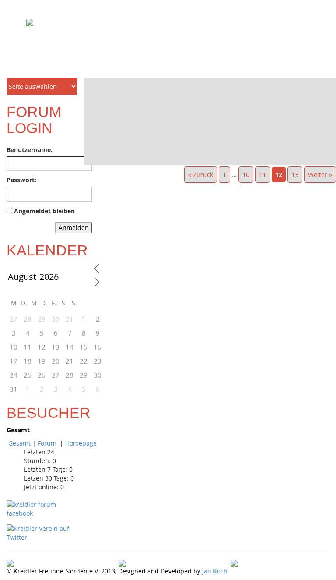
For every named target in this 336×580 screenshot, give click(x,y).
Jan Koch (215, 571)
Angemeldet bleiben (44, 211)
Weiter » (320, 174)
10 (245, 174)
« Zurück (200, 174)
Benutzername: (29, 149)
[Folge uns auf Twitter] (42, 532)
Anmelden (74, 227)
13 (294, 174)
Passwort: (21, 180)
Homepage (81, 443)
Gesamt (19, 443)
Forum (48, 443)
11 (262, 174)
